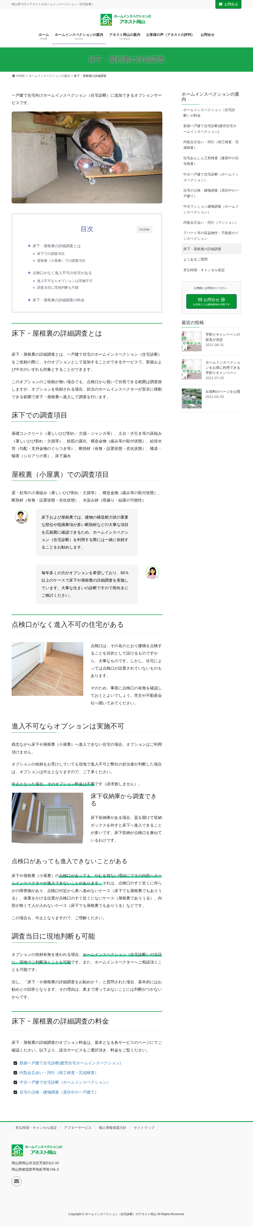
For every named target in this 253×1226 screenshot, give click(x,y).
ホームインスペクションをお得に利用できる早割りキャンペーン (223, 367)
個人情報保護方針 (112, 1128)
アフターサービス (78, 1128)
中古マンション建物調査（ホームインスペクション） (211, 209)
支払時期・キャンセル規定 (204, 270)
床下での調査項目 (51, 254)
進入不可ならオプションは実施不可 (64, 281)
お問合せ (231, 4)
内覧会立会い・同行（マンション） (211, 222)
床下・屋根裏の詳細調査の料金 (58, 300)
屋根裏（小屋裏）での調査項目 (61, 261)
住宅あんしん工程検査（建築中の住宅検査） (211, 161)
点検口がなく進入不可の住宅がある (62, 273)
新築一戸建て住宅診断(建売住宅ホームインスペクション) (70, 1063)
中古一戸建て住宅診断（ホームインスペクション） (65, 1082)
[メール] (16, 1181)
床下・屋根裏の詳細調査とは (57, 246)
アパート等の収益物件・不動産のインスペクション (211, 236)
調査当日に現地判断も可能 (58, 287)
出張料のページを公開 (223, 392)
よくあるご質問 (195, 259)
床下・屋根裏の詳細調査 (202, 249)
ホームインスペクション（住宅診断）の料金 (209, 112)
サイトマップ (144, 1128)
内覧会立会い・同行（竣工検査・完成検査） (59, 1073)
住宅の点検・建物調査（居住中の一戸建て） (59, 1092)
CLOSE (144, 229)
